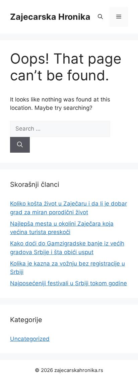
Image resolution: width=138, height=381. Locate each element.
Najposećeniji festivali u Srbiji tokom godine (68, 283)
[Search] (20, 145)
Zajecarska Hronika (50, 17)
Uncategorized (30, 338)
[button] (100, 17)
